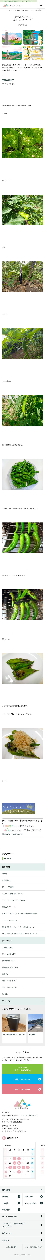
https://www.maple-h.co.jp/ (12, 834)
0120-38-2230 (17, 1122)
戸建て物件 (29, 1197)
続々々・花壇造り (8, 887)
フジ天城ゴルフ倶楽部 (9, 920)
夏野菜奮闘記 (6, 880)
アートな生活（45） (9, 954)
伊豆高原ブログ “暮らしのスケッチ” (23, 10)
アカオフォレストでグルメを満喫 (13, 900)
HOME (9, 10)
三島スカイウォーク (9, 907)
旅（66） (5, 994)
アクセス (30, 1115)
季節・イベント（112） (10, 987)
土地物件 (5, 1203)
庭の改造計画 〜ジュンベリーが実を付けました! (18, 927)
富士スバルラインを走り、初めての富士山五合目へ (19, 914)
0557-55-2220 (10, 1119)
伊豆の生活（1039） (9, 961)
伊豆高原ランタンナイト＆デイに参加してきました (19, 934)
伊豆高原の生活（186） (10, 967)
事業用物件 (6, 1210)
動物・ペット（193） (9, 981)
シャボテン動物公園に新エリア (13, 894)
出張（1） (5, 974)
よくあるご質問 (11, 1247)
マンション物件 (30, 1203)
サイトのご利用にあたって (33, 1247)
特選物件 (5, 1197)
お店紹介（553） (8, 947)
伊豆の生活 (7, 859)
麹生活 (4, 874)
